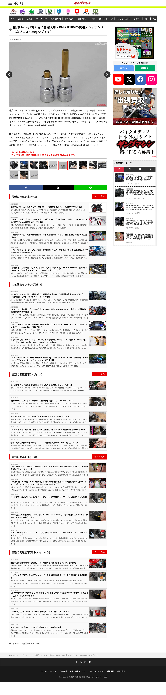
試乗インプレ (83, 18)
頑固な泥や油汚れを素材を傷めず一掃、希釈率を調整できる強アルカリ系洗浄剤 (43, 562)
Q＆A (147, 18)
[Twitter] (58, 187)
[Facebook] (26, 187)
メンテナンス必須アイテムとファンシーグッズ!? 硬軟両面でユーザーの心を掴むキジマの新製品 (49, 498)
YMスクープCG (41, 18)
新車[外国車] (69, 18)
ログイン (123, 68)
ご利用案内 (63, 671)
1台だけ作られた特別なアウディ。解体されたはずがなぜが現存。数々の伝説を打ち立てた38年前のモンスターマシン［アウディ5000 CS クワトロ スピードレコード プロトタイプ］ (140, 192)
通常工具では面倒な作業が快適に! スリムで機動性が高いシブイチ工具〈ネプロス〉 (45, 442)
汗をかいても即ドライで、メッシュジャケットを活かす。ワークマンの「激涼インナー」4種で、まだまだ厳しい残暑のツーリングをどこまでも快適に (48, 341)
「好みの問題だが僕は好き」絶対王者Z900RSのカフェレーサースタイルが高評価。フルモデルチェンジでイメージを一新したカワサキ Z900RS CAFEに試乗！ (140, 222)
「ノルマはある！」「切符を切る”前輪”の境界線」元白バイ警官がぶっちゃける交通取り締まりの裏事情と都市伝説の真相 (49, 251)
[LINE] (90, 187)
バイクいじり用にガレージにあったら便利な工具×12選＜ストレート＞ (40, 611)
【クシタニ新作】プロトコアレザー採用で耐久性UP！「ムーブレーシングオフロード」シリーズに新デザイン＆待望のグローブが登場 (49, 220)
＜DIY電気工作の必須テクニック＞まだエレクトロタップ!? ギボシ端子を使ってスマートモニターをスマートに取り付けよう (49, 516)
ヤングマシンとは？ (48, 671)
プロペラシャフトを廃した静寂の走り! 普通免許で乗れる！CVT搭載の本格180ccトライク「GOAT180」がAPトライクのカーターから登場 (47, 295)
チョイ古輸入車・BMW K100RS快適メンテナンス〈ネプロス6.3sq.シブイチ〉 (71, 655)
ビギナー (137, 18)
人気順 (29, 18)
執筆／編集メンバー (77, 671)
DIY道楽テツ (130, 242)
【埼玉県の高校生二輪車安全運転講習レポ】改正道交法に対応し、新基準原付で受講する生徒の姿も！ (49, 235)
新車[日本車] (56, 18)
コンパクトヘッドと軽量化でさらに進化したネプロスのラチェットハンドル (41, 384)
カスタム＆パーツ (106, 18)
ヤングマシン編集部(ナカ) (135, 198)
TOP (12, 18)
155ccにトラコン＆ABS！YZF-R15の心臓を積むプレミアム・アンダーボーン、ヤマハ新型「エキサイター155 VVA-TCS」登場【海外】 (49, 325)
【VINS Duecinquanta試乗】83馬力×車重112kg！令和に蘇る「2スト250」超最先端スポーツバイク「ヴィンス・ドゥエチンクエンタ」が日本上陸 (49, 358)
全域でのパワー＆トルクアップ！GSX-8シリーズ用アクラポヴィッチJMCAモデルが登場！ (47, 207)
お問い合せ (120, 671)
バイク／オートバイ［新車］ (30, 655)
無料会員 (144, 68)
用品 (93, 18)
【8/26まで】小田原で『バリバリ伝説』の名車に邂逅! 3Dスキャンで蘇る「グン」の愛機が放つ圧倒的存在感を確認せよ (49, 310)
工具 (23, 643)
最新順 (20, 18)
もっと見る (99, 196)
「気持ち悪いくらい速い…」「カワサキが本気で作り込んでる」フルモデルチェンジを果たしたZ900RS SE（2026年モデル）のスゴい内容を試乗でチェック (49, 269)
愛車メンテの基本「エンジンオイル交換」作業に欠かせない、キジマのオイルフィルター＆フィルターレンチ (49, 533)
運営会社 (110, 671)
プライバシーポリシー (96, 671)
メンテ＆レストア (123, 18)
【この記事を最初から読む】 (43, 153)
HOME (13, 655)
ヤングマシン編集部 (133, 183)
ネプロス (16, 643)
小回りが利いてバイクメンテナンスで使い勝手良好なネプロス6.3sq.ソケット (42, 400)
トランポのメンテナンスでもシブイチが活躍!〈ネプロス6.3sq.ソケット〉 (41, 416)
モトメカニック (33, 643)
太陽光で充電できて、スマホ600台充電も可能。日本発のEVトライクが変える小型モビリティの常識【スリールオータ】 (140, 207)
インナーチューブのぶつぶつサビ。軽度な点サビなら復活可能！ (37, 627)
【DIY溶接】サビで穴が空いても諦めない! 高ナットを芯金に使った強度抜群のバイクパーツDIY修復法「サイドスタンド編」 (49, 467)
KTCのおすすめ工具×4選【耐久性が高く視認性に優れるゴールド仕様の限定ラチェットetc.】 (49, 429)
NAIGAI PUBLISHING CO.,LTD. (81, 677)
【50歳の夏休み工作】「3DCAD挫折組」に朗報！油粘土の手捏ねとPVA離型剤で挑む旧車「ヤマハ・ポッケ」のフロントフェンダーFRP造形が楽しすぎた (49, 483)
